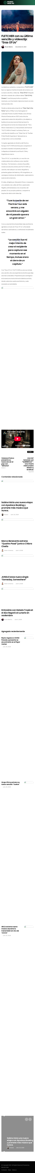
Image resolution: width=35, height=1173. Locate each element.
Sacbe (6, 514)
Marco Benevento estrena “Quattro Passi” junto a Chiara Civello (16, 544)
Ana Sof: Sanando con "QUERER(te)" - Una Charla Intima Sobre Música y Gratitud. (28, 464)
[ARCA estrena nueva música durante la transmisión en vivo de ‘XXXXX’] (29, 996)
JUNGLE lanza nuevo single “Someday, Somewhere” (14, 578)
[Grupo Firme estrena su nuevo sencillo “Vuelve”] (29, 852)
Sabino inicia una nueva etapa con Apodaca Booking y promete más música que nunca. (17, 506)
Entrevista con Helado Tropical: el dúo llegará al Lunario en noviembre (17, 613)
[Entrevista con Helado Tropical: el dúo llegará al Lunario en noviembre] (17, 597)
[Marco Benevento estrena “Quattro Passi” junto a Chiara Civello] (17, 528)
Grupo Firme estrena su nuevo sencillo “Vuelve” (10, 783)
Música (14, 1170)
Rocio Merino (9, 47)
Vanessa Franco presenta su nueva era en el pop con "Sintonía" (7, 463)
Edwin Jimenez (8, 550)
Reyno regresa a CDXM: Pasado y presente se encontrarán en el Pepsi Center (10, 641)
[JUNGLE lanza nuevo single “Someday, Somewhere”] (17, 564)
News (9, 1170)
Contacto (4, 1170)
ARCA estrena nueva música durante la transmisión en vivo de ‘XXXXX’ (10, 930)
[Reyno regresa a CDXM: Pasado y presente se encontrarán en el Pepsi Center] (29, 707)
